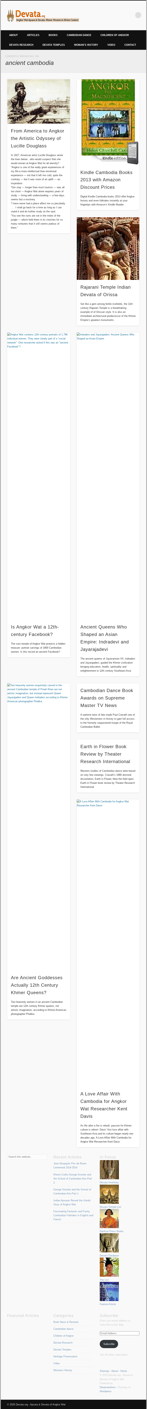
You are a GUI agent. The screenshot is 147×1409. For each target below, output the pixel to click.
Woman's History (62, 1370)
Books (53, 35)
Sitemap (104, 1371)
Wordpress (106, 1391)
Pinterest (114, 15)
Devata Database (109, 1255)
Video (111, 44)
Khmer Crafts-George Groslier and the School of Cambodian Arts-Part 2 (72, 1178)
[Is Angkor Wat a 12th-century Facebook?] (38, 476)
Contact (130, 44)
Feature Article (108, 1304)
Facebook (106, 15)
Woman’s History (86, 44)
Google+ (130, 15)
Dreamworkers (108, 1387)
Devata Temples (53, 44)
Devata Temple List (110, 1206)
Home (123, 1371)
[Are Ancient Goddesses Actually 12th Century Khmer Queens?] (38, 826)
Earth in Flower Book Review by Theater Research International (105, 754)
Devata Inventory (109, 1182)
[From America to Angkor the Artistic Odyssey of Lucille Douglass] (38, 101)
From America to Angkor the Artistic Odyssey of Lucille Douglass (37, 138)
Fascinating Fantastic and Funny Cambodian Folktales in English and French (73, 1215)
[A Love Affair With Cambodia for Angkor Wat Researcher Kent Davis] (108, 943)
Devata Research (21, 44)
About (13, 35)
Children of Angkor (114, 35)
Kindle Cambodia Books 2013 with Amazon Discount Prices (106, 180)
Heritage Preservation (65, 1356)
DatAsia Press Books (112, 1231)
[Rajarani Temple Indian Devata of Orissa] (108, 248)
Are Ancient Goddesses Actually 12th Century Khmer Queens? (37, 985)
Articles (33, 35)
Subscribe (108, 1344)
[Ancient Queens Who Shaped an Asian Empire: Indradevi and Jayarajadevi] (108, 476)
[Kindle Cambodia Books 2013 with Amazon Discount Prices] (108, 122)
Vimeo (122, 15)
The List (104, 1279)
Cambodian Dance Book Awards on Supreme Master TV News (106, 698)
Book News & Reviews (66, 1322)
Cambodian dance (79, 35)
